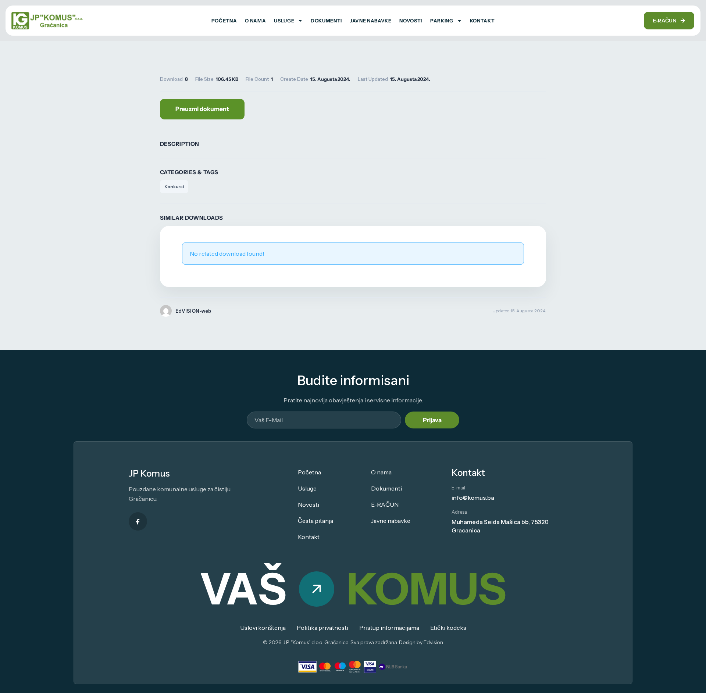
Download (202, 109)
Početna (224, 21)
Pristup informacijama (389, 627)
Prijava (432, 420)
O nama (255, 21)
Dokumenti (326, 21)
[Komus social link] (138, 521)
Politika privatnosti (322, 627)
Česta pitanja (315, 520)
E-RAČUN (385, 504)
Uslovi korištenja (263, 627)
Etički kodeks (448, 627)
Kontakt (482, 21)
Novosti (410, 21)
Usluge (284, 21)
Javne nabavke (370, 21)
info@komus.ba (473, 497)
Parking (441, 21)
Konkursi (174, 186)
